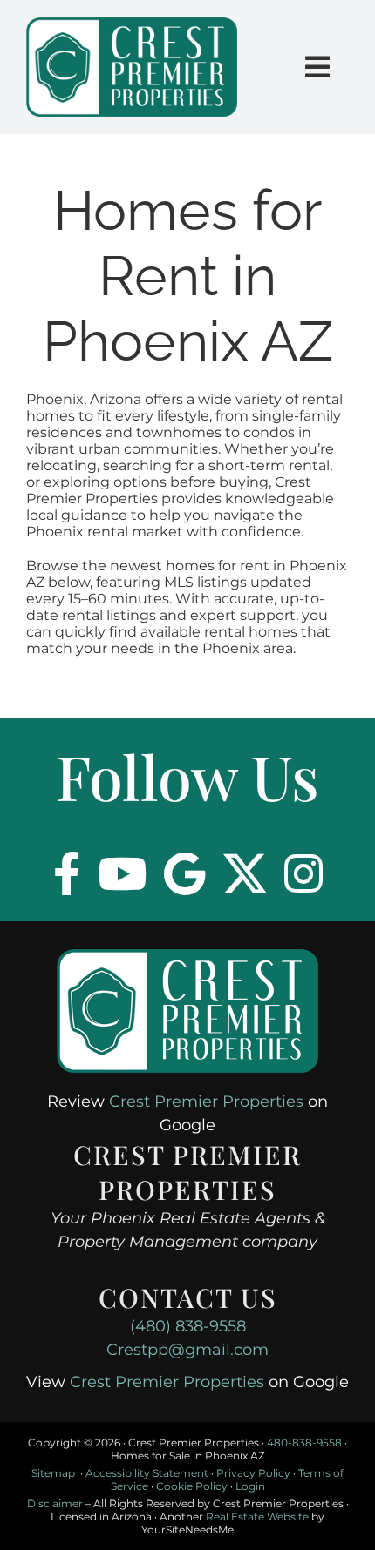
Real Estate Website (257, 1516)
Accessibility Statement (146, 1472)
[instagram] (303, 873)
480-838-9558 (304, 1442)
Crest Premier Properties (206, 1101)
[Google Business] (185, 873)
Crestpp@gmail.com (187, 1349)
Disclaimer (55, 1503)
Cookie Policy (192, 1486)
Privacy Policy (253, 1472)
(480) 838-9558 (188, 1326)
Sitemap (53, 1472)
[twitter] (245, 873)
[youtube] (122, 873)
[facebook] (66, 873)
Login (250, 1486)
